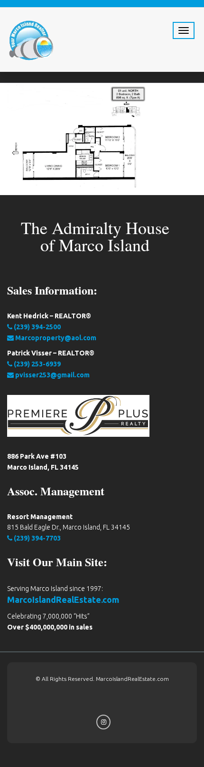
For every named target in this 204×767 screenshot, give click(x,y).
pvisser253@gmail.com (52, 375)
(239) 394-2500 (36, 327)
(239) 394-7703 (36, 538)
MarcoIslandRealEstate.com (63, 599)
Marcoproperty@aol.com (55, 338)
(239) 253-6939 (36, 364)
